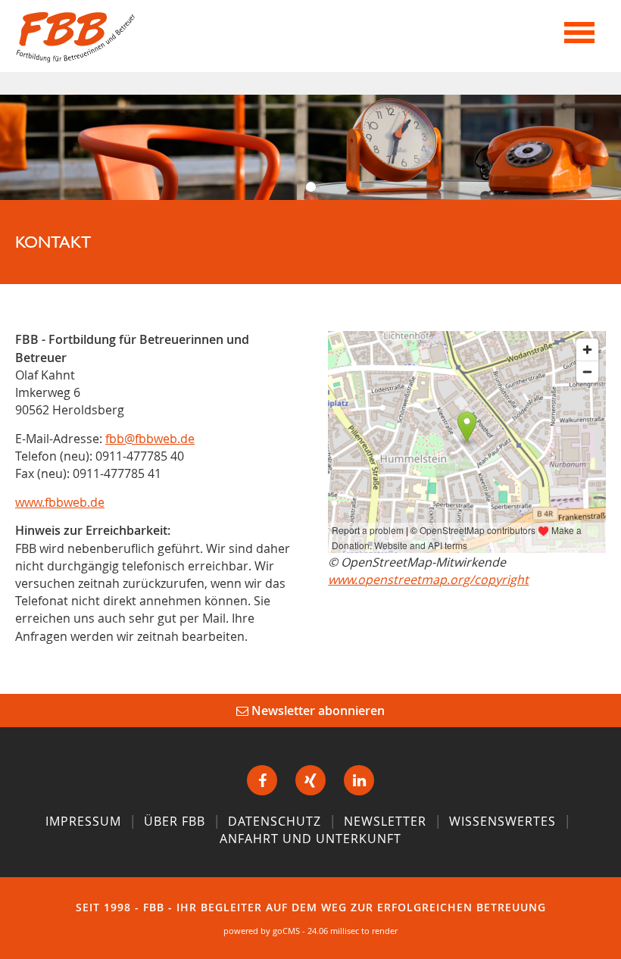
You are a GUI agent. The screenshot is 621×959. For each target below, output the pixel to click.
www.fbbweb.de (60, 502)
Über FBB (174, 821)
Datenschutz (274, 821)
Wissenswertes (502, 821)
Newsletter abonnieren (316, 710)
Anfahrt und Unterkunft (310, 838)
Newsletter (385, 821)
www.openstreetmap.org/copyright (428, 579)
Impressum (83, 821)
